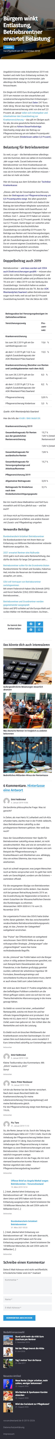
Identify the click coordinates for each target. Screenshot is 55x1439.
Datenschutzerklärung (13, 1427)
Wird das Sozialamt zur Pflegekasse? (32, 1404)
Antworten (7, 1047)
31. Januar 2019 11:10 (20, 1126)
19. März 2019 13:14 (19, 1187)
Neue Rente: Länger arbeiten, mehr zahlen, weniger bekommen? (31, 1382)
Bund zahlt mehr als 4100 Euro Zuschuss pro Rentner (29, 1338)
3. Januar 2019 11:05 (19, 1058)
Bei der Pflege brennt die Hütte (29, 1348)
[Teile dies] (31, 624)
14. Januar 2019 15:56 (20, 1085)
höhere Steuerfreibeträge (29, 126)
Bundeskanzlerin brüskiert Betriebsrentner (23, 536)
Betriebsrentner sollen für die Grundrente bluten (26, 565)
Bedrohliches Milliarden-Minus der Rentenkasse (25, 775)
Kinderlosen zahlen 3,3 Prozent (35, 137)
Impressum (8, 1434)
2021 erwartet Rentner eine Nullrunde (21, 552)
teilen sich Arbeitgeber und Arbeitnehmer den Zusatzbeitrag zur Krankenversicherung (25, 116)
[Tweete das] (39, 624)
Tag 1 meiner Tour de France (28, 1360)
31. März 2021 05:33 (19, 1228)
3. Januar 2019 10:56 (19, 803)
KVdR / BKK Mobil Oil (29, 418)
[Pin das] (31, 629)
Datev (35, 102)
